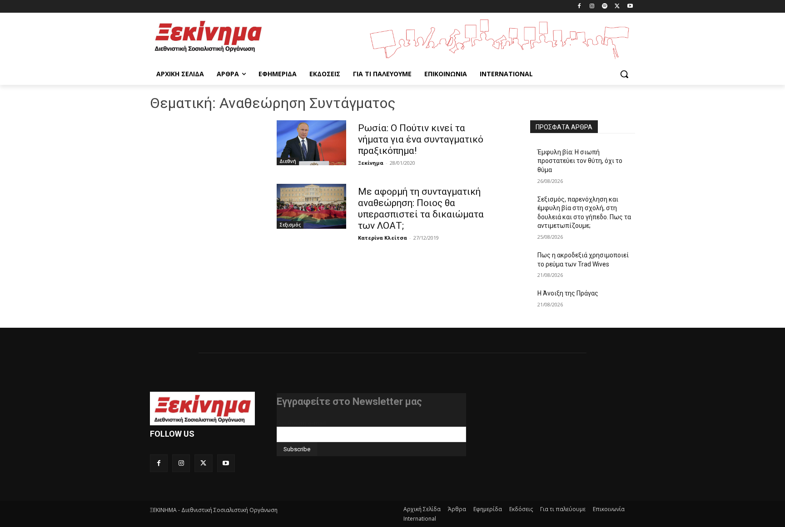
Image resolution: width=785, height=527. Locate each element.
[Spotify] (605, 6)
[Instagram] (592, 6)
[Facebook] (579, 6)
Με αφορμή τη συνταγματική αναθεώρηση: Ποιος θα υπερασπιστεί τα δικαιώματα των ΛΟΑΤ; (421, 208)
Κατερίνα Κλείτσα (382, 237)
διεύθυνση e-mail (301, 423)
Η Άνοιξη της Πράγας (567, 293)
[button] (624, 74)
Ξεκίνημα (370, 162)
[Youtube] (630, 6)
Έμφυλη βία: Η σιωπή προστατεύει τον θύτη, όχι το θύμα (579, 160)
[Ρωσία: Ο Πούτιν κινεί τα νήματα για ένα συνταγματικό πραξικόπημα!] (311, 142)
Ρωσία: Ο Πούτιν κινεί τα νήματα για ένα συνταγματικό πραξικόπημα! (420, 139)
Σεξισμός (290, 225)
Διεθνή (287, 161)
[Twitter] (617, 6)
